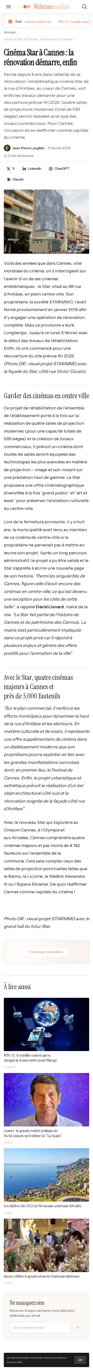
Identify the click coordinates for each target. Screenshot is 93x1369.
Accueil (10, 32)
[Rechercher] (84, 6)
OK (80, 1360)
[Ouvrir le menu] (8, 6)
